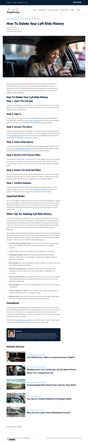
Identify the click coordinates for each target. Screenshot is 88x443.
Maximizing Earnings (41, 354)
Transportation (64, 10)
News (78, 10)
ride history (27, 84)
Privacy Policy (50, 438)
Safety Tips (39, 396)
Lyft (22, 84)
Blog (26, 2)
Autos (34, 10)
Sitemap (79, 438)
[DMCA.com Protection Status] (11, 440)
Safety (72, 10)
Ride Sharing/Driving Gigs (13, 19)
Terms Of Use (57, 438)
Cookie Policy (64, 438)
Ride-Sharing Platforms (41, 367)
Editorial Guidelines (72, 438)
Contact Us (21, 2)
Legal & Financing (52, 10)
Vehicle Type (42, 10)
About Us (9, 2)
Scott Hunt (14, 27)
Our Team (15, 2)
